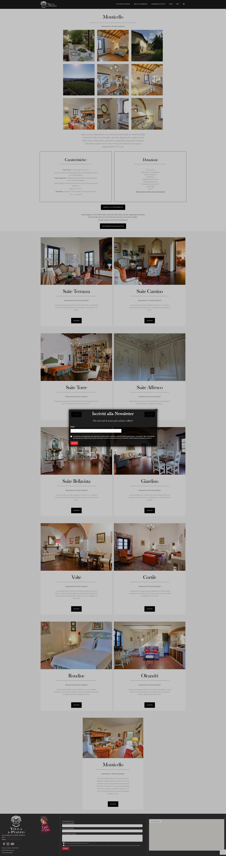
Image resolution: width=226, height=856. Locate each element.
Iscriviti (74, 443)
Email (72, 427)
